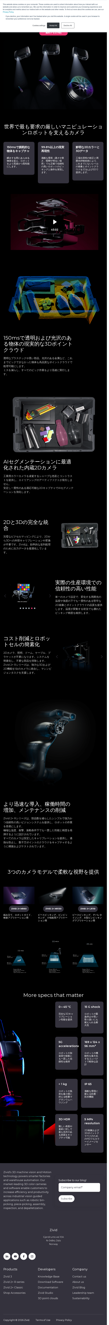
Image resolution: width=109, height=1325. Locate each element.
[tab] (20, 608)
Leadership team (83, 1292)
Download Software (50, 1282)
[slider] (76, 547)
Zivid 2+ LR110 (87, 908)
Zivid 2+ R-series (13, 1282)
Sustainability (81, 1298)
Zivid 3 (7, 1276)
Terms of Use (42, 1320)
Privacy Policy (8, 12)
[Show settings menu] (95, 547)
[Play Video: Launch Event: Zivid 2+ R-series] (53, 222)
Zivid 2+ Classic (13, 1287)
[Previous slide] (5, 596)
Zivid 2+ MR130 (53, 908)
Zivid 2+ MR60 (19, 908)
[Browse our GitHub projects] (32, 1256)
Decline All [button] (68, 25)
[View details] (6, 1256)
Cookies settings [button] (39, 25)
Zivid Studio (45, 1292)
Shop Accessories (14, 1292)
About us (78, 1282)
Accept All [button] (53, 25)
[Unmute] (90, 547)
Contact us (79, 1276)
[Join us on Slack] (23, 1256)
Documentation (48, 1287)
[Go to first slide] (50, 596)
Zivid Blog (78, 1287)
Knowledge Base (48, 1276)
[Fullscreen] (100, 547)
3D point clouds (48, 1298)
